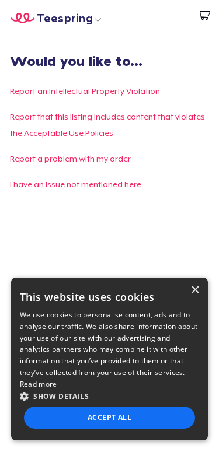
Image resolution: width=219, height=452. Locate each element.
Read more (38, 384)
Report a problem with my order (70, 158)
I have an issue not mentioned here (75, 184)
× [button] (194, 290)
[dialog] (109, 359)
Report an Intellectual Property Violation (85, 91)
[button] (110, 396)
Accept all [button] (109, 417)
